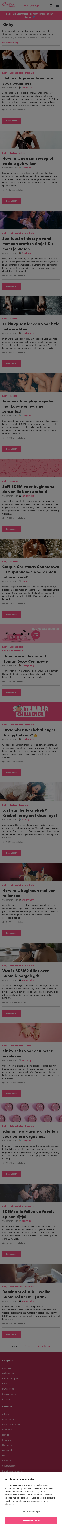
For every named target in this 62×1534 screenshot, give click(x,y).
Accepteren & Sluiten (31, 1520)
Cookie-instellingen (31, 1511)
